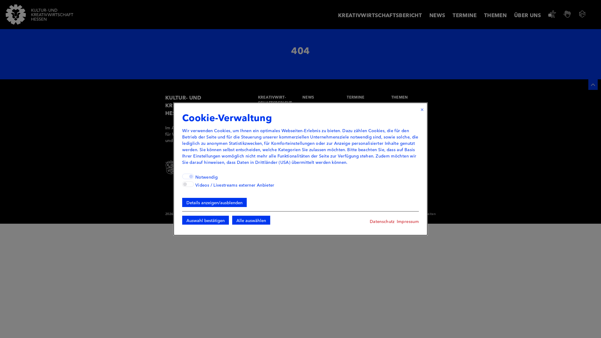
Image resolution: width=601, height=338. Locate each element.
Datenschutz (382, 221)
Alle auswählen (251, 220)
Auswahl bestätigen (205, 220)
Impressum (408, 221)
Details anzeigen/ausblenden (214, 202)
